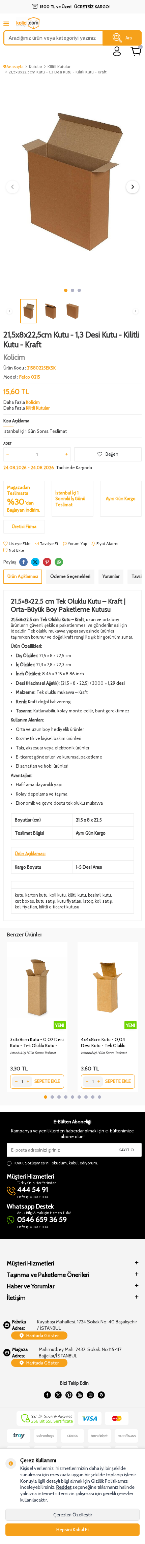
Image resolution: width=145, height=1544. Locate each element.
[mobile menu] (6, 23)
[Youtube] (79, 1395)
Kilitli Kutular (59, 66)
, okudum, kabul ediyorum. (56, 1162)
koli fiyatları (26, 906)
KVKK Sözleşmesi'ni (32, 1162)
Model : (21, 377)
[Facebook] (47, 1395)
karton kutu (36, 895)
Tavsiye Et (48, 543)
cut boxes (24, 901)
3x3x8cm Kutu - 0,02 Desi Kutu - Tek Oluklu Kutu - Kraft (37, 1042)
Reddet (63, 1487)
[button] (65, 290)
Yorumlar (111, 576)
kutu (19, 895)
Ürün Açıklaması (22, 576)
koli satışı (103, 901)
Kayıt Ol (127, 1149)
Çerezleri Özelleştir (72, 1515)
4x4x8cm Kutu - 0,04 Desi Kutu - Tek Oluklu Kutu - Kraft (103, 1042)
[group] (72, 181)
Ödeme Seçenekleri (70, 576)
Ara (128, 37)
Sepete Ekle (47, 1081)
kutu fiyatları (69, 901)
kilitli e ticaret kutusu (59, 906)
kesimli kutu (99, 895)
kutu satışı (45, 901)
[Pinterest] (68, 1395)
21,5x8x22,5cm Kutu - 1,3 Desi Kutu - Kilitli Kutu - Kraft (58, 71)
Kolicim (14, 357)
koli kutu (58, 895)
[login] (117, 51)
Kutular (35, 66)
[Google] (101, 1395)
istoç (88, 901)
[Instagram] (90, 1395)
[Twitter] (58, 1395)
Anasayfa (15, 66)
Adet (7, 443)
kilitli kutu (77, 895)
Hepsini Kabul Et (72, 1529)
